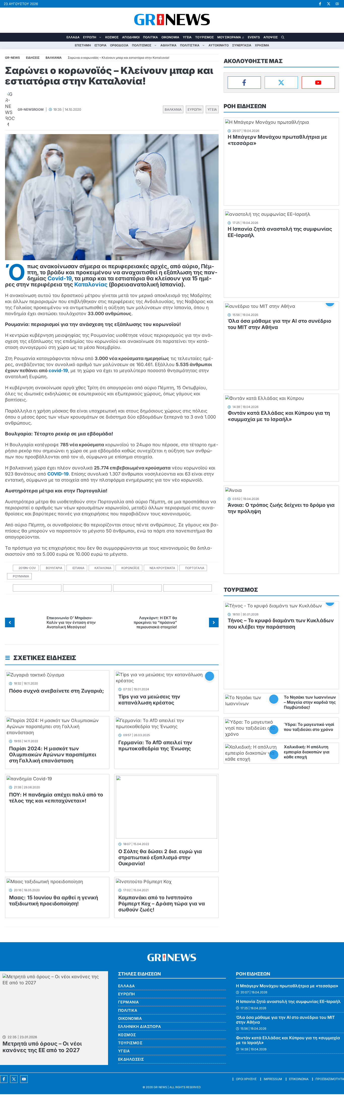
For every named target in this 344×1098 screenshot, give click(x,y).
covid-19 (58, 370)
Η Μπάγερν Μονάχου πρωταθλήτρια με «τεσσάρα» (287, 985)
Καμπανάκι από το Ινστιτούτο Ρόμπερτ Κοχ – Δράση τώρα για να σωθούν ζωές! (161, 904)
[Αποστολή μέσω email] (187, 588)
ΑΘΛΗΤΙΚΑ (168, 45)
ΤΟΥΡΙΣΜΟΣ (204, 37)
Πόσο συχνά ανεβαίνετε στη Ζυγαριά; (56, 691)
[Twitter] (281, 82)
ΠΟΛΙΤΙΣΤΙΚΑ (189, 45)
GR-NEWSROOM (31, 109)
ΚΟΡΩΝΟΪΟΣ (130, 568)
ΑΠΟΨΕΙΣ (270, 37)
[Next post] (214, 622)
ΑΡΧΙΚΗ (61, 37)
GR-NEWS (160, 1087)
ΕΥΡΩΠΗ (89, 37)
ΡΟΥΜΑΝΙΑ (21, 576)
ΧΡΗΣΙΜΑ (262, 45)
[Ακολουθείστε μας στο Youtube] (24, 1079)
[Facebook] (244, 82)
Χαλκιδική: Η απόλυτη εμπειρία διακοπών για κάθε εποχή (306, 751)
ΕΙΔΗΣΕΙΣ (33, 58)
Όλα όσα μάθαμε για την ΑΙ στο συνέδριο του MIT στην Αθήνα (285, 1020)
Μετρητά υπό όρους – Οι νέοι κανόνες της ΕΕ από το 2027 (42, 1046)
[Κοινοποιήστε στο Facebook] (37, 588)
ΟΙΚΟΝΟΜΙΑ (170, 37)
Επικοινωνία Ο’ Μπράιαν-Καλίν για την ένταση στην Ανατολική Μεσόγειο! (71, 622)
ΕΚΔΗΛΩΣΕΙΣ (131, 1059)
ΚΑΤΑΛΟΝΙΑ (102, 568)
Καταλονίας (91, 284)
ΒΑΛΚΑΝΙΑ (173, 109)
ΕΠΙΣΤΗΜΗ (83, 45)
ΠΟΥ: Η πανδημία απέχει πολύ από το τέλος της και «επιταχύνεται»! (56, 798)
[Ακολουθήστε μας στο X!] (329, 4)
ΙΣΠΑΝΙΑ (78, 568)
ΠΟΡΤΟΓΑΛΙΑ (194, 568)
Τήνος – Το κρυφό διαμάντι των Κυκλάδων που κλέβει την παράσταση (281, 623)
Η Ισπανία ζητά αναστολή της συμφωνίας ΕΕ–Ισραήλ (288, 1001)
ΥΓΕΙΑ (187, 37)
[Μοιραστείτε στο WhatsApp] (137, 588)
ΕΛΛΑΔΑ (73, 37)
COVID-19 (58, 474)
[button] (283, 37)
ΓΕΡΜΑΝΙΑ (128, 1002)
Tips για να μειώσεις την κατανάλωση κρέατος (149, 700)
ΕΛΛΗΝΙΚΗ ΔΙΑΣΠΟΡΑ (139, 1026)
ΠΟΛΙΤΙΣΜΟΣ (141, 45)
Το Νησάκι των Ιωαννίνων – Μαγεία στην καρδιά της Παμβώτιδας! (310, 702)
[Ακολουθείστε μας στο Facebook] (4, 1079)
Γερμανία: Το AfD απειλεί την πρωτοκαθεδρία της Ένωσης (155, 745)
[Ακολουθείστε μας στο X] (14, 1079)
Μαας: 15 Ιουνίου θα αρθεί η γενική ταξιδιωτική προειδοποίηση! (53, 901)
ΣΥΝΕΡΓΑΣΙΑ (241, 45)
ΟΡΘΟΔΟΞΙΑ (119, 45)
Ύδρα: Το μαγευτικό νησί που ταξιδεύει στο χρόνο (309, 727)
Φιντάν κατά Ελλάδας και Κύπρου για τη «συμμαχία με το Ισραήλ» (279, 416)
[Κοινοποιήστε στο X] (87, 588)
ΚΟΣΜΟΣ (112, 37)
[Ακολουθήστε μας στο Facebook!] (320, 4)
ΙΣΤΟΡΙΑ (100, 45)
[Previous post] (10, 622)
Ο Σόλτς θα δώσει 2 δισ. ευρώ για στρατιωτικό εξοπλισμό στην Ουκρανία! (160, 857)
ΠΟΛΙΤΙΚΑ (150, 37)
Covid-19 (60, 278)
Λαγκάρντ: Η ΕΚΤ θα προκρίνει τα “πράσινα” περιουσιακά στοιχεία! (155, 622)
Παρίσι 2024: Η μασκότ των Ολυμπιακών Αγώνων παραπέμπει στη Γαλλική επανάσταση (52, 755)
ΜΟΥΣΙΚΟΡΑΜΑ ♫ (230, 37)
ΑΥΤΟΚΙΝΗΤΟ (219, 45)
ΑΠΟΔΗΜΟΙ (131, 37)
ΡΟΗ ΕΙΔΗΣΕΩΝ (245, 106)
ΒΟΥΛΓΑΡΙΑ (54, 568)
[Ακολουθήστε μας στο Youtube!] (337, 4)
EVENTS (254, 37)
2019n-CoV (27, 568)
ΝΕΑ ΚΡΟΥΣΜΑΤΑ (162, 568)
